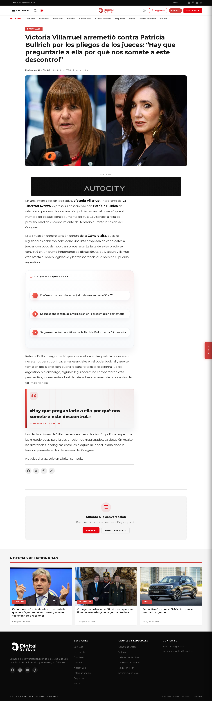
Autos (132, 18)
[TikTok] (201, 3)
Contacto (176, 3)
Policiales (58, 18)
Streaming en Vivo (128, 673)
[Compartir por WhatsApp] (44, 471)
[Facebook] (189, 3)
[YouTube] (197, 3)
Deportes (120, 18)
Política (71, 18)
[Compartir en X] (36, 471)
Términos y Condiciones (191, 696)
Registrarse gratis (115, 530)
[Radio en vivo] (42, 10)
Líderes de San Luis (128, 657)
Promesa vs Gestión (129, 662)
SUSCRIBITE (192, 10)
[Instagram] (193, 3)
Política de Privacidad (169, 696)
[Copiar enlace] (52, 471)
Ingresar (91, 530)
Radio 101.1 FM (126, 667)
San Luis (31, 18)
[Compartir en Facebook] (28, 471)
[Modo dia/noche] (144, 10)
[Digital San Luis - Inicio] (106, 10)
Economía (44, 18)
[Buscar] (35, 10)
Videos (163, 18)
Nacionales (85, 18)
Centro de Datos (147, 18)
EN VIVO (176, 10)
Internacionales (103, 18)
